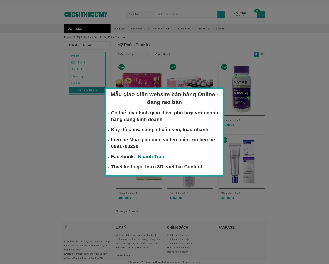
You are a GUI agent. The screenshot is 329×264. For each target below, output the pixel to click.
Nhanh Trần (151, 156)
